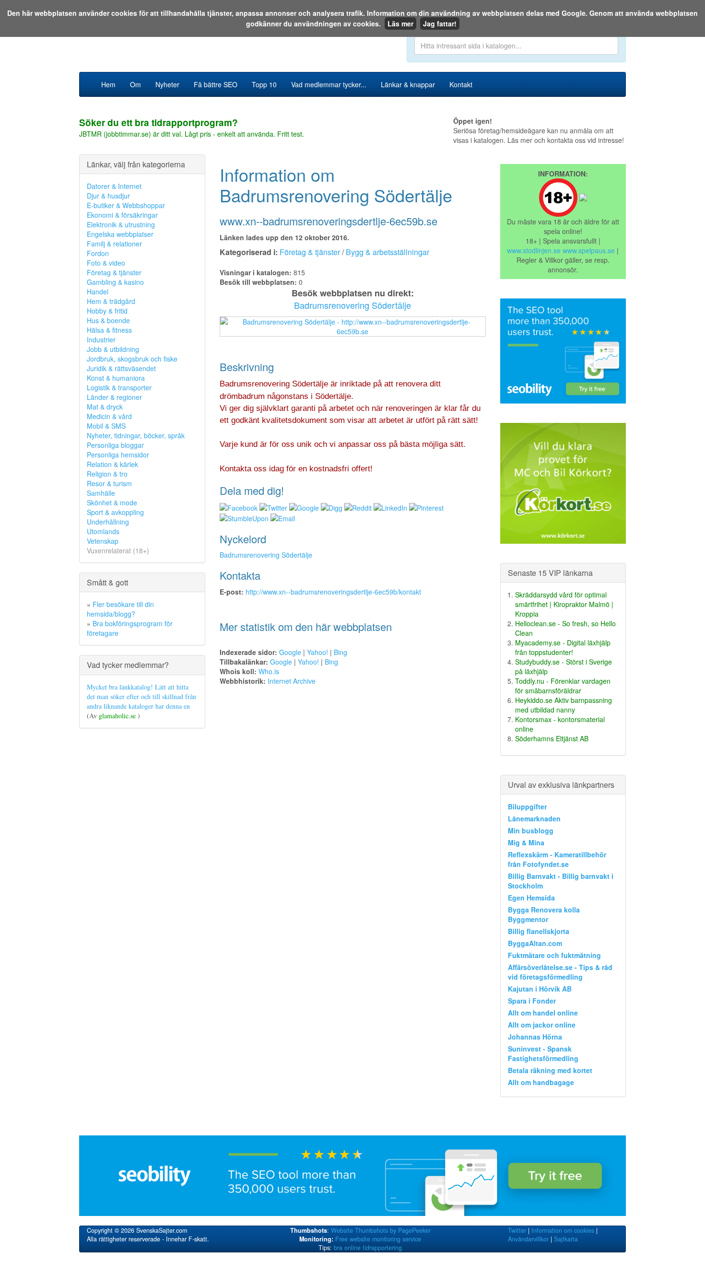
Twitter (517, 1230)
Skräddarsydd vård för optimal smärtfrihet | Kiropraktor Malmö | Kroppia (564, 604)
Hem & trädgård (111, 301)
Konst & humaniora (116, 378)
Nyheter (167, 84)
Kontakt (460, 84)
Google (290, 652)
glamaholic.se (118, 715)
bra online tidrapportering (368, 1247)
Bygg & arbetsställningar (387, 251)
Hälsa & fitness (109, 330)
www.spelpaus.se (589, 250)
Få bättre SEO (215, 84)
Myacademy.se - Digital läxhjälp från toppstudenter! (563, 647)
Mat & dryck (105, 406)
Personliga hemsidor (118, 454)
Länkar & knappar (408, 84)
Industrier (101, 339)
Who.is (268, 671)
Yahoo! (317, 652)
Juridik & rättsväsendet (121, 368)
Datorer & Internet (114, 186)
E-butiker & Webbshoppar (126, 205)
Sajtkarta (566, 1239)
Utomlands (103, 531)
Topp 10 (264, 84)
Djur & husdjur (108, 195)
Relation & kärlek (112, 464)
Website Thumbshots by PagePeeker (381, 1230)
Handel (97, 291)
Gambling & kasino (115, 282)
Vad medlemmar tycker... (328, 84)
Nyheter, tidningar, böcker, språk (136, 435)
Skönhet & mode (112, 502)
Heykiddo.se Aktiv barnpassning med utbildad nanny (563, 704)
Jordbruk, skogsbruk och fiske (132, 358)
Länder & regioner (114, 397)
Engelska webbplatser (120, 234)
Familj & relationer (114, 243)
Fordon (98, 253)
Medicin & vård (109, 416)
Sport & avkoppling (115, 512)
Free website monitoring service (378, 1239)
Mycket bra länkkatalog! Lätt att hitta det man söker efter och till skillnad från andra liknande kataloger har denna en (141, 696)
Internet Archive (292, 681)
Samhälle (101, 493)
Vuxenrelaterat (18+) (118, 550)
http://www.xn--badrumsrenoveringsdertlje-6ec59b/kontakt (333, 591)
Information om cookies (562, 1230)
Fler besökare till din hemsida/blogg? (120, 609)
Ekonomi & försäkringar (122, 215)
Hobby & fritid (107, 311)
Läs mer (400, 23)
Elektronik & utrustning (121, 224)
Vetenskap (102, 541)
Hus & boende (108, 320)
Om (135, 84)
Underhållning (108, 521)
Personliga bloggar (115, 445)
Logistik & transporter (119, 387)
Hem (108, 84)
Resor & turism (109, 483)
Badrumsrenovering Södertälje (352, 305)
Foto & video (106, 263)
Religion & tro (107, 474)
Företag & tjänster (114, 272)
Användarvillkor (528, 1239)
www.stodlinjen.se (534, 250)
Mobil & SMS (106, 426)
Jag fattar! (440, 23)
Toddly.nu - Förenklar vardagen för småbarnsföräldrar (563, 685)
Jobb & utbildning (113, 349)
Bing (340, 652)
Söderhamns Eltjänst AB (551, 738)
